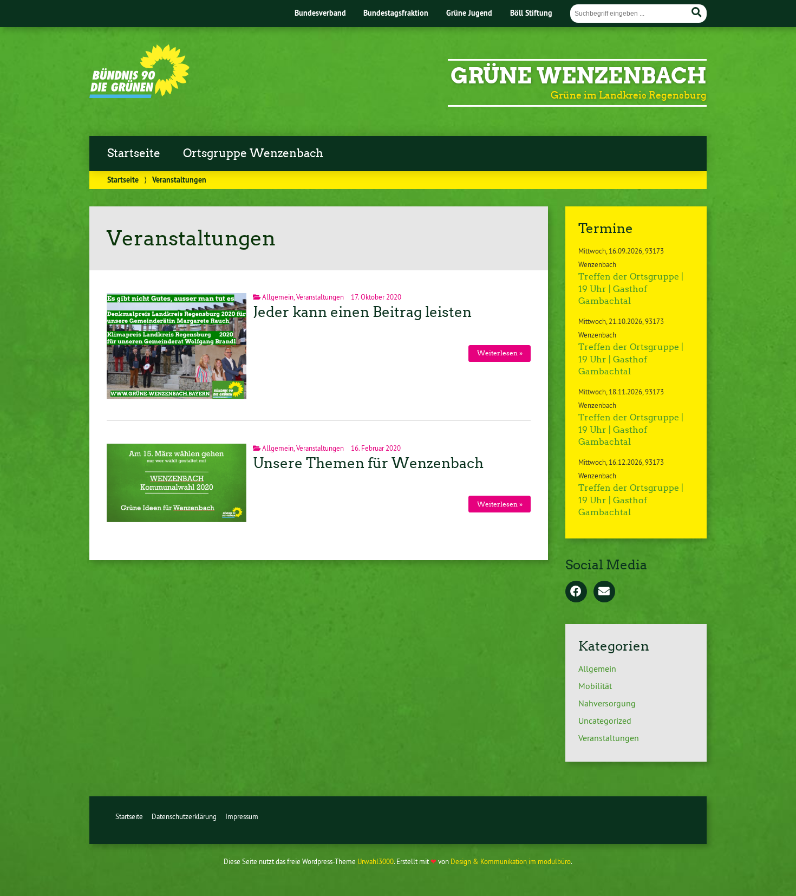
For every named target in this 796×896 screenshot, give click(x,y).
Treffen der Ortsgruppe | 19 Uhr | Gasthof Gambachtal (630, 288)
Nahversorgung (607, 703)
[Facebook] (576, 592)
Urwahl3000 (375, 861)
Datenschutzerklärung (184, 816)
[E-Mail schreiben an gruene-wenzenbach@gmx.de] (604, 592)
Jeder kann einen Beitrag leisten (362, 312)
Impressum (241, 816)
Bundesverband (320, 13)
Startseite (133, 153)
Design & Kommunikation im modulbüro (511, 861)
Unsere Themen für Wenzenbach (368, 463)
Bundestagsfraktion (395, 13)
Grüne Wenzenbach (579, 76)
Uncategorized (604, 720)
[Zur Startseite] (139, 94)
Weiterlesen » (500, 353)
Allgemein (277, 297)
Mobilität (595, 685)
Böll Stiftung (531, 13)
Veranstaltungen (320, 297)
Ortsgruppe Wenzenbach (253, 153)
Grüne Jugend (469, 13)
